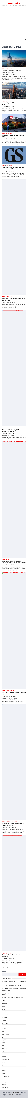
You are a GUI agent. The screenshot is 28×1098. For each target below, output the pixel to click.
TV (2, 1079)
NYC (11, 68)
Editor (4, 74)
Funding (4, 1020)
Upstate (12, 690)
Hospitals (4, 1028)
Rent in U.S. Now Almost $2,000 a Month (12, 997)
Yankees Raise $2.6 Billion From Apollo (11, 985)
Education (4, 1017)
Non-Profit (4, 1048)
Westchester (5, 1087)
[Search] (25, 40)
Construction (5, 1014)
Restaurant (4, 1065)
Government (5, 1023)
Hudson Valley (5, 1034)
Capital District (10, 428)
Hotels (3, 1031)
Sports (3, 1073)
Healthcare (4, 1026)
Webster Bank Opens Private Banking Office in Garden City (13, 824)
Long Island (9, 821)
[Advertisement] (14, 23)
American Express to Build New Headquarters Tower (11, 71)
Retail (3, 1067)
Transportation (5, 1076)
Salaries (4, 1070)
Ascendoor (10, 1094)
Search (4, 971)
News (7, 68)
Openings (4, 1056)
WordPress (5, 1096)
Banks (3, 68)
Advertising (4, 1003)
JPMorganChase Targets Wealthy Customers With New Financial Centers (14, 562)
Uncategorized (5, 1081)
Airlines (3, 1006)
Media (3, 1042)
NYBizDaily (14, 3)
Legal (3, 1037)
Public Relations (6, 1059)
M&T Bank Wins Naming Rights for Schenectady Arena (12, 430)
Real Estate (4, 1062)
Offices (3, 1054)
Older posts (5, 968)
